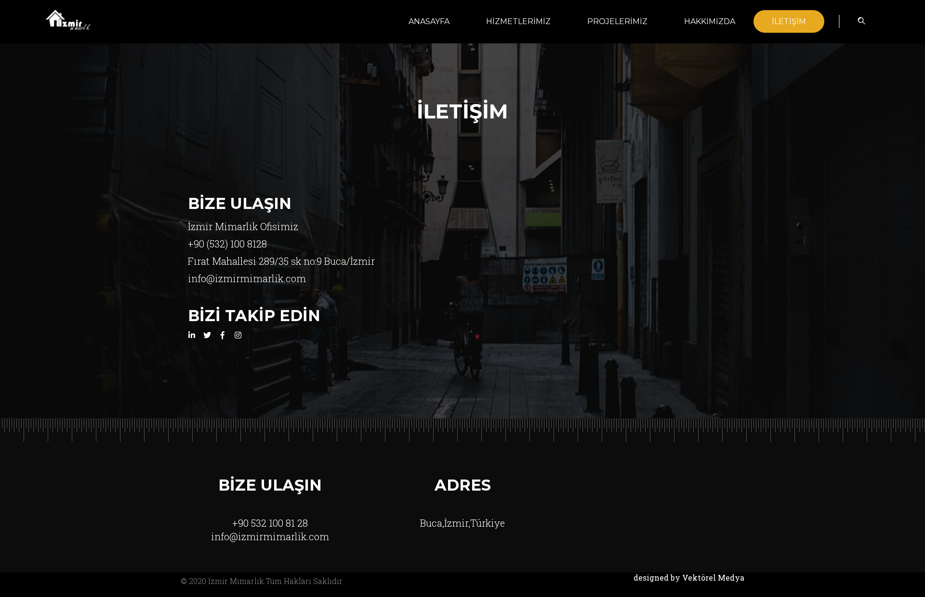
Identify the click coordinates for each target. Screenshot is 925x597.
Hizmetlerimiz (518, 21)
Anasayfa (429, 21)
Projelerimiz (617, 21)
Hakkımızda (709, 21)
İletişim (789, 21)
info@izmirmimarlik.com (247, 278)
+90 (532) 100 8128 (227, 243)
